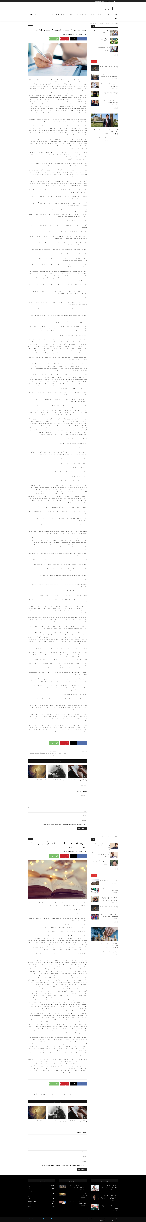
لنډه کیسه (108, 23)
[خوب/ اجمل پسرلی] (37, 771)
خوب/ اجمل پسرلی (41, 779)
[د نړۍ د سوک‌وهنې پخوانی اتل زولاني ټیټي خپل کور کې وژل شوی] (95, 77)
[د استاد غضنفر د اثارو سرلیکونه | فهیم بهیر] (114, 49)
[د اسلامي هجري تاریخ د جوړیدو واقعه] (62, 1194)
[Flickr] (47, 1219)
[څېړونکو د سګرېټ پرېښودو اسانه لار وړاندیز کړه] (95, 68)
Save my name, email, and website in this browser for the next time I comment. (63, 824)
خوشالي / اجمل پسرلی (104, 38)
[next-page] (82, 784)
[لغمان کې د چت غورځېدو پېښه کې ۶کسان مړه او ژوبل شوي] (62, 1186)
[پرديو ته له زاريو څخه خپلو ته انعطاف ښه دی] (62, 1202)
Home (116, 23)
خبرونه (94, 61)
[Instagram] (114, 1)
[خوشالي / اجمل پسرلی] (114, 41)
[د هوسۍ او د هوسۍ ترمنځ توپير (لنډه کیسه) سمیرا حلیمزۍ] (77, 771)
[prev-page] (85, 784)
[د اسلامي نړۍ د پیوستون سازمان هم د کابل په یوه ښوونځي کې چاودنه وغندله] (95, 85)
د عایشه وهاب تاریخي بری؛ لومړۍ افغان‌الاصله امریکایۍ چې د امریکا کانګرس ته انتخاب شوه (109, 1197)
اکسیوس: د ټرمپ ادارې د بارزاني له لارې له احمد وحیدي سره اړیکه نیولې (109, 1206)
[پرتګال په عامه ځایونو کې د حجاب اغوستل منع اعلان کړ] (95, 94)
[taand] (77, 34)
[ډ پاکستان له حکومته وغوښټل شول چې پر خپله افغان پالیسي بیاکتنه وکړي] (95, 1188)
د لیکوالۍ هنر (63, 753)
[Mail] (39, 1219)
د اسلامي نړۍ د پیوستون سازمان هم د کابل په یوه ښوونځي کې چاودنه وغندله (109, 84)
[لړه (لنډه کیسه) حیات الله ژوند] (114, 32)
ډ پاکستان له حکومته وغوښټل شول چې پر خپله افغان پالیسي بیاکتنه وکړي (110, 1187)
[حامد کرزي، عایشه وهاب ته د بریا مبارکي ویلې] (95, 102)
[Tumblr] (112, 1)
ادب (113, 23)
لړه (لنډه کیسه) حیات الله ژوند (101, 30)
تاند (113, 133)
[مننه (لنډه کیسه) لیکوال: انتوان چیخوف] (57, 771)
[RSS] (36, 1219)
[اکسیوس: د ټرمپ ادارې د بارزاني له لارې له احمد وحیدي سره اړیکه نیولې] (95, 1207)
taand (70, 34)
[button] (116, 19)
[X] (110, 1)
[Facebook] (117, 1)
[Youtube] (108, 1)
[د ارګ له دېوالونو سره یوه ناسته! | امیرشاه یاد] (104, 120)
